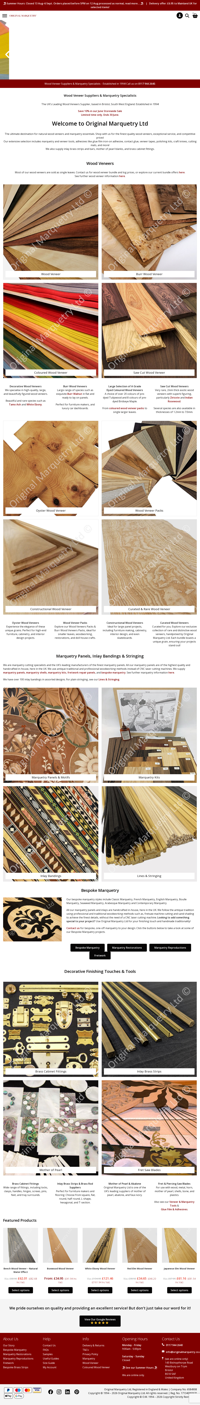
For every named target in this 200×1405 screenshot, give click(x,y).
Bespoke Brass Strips (15, 1367)
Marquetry (88, 1358)
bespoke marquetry (113, 672)
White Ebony (34, 404)
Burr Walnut (74, 394)
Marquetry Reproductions (170, 947)
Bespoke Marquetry (87, 947)
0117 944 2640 (146, 83)
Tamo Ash (15, 404)
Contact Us (49, 1345)
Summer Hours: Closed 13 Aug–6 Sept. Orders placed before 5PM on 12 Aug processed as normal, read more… (73, 3)
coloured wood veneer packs (126, 408)
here (182, 172)
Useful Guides (51, 1358)
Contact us (73, 928)
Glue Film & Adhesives (174, 1209)
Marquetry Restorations (127, 947)
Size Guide (49, 1363)
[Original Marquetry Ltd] (23, 14)
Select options (21, 1290)
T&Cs (85, 1350)
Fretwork (100, 955)
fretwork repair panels (81, 672)
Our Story (9, 1345)
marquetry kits (57, 672)
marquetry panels (14, 672)
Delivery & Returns (93, 1345)
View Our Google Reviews (100, 1319)
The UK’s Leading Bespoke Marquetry (100, 45)
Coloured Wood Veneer (96, 1367)
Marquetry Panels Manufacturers (100, 54)
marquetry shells (36, 672)
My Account (49, 1367)
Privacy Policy (90, 1354)
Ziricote (175, 397)
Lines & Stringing (109, 679)
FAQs (46, 1350)
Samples (48, 1354)
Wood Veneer (90, 1363)
